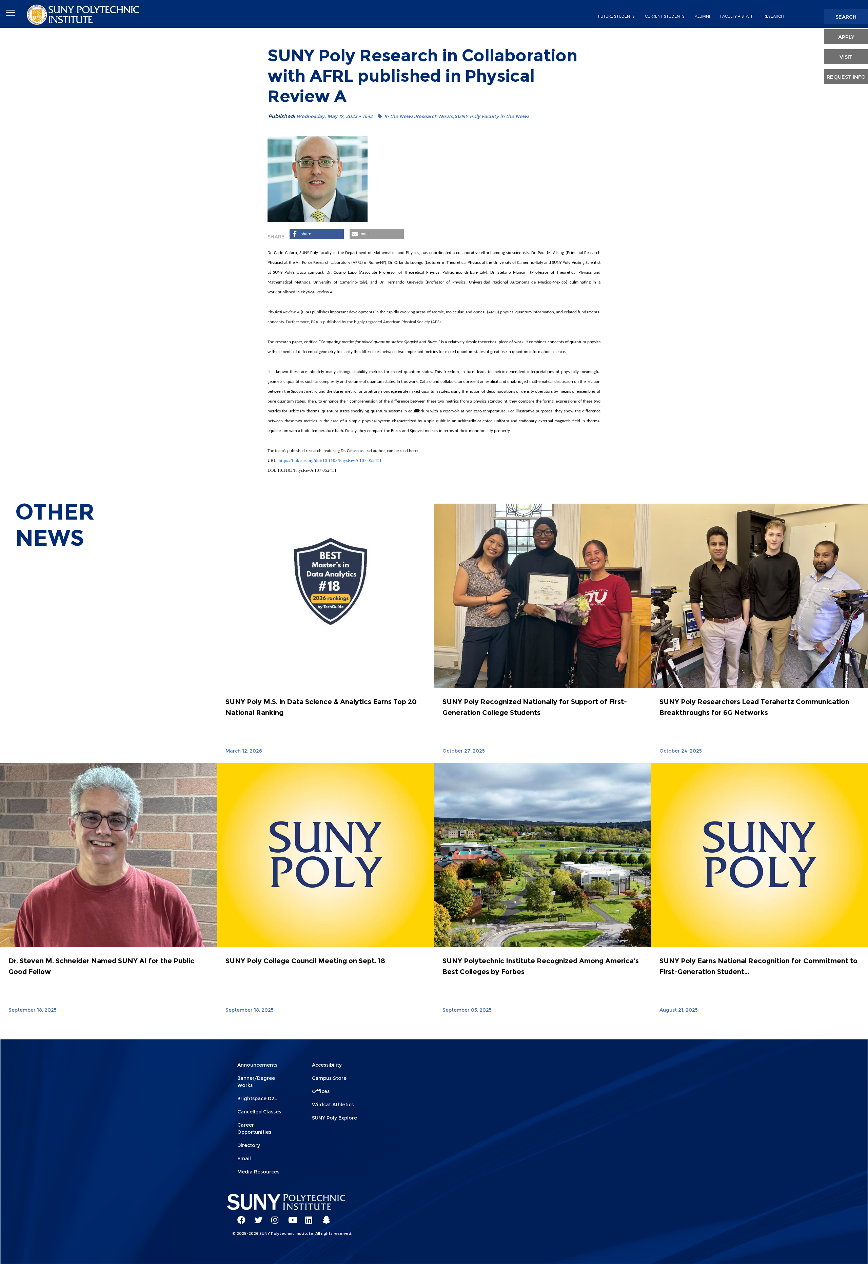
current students (665, 16)
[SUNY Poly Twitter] (256, 1217)
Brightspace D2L (257, 1098)
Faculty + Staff (736, 16)
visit (846, 57)
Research (774, 16)
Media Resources (258, 1172)
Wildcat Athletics (333, 1105)
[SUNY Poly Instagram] (273, 1217)
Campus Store (329, 1078)
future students (616, 16)
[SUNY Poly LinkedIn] (307, 1217)
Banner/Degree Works (256, 1081)
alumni (702, 16)
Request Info (846, 77)
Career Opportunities (254, 1128)
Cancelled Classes (259, 1112)
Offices (321, 1091)
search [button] (845, 17)
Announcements (257, 1065)
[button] (317, 234)
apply (846, 37)
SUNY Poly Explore (334, 1118)
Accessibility (327, 1065)
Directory (248, 1145)
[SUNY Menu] (10, 13)
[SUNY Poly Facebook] (239, 1217)
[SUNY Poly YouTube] (290, 1217)
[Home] (84, 14)
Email (244, 1158)
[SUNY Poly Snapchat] (324, 1217)
